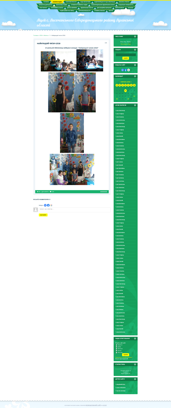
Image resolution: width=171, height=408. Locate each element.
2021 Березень (120, 297)
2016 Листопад (120, 155)
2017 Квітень (119, 171)
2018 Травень (120, 210)
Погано (119, 350)
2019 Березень (120, 232)
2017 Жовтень (120, 187)
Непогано (120, 348)
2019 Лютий (119, 229)
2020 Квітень (120, 268)
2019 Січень (119, 226)
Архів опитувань (127, 357)
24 (134, 96)
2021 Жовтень (120, 316)
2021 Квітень (119, 300)
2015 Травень (120, 117)
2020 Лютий (119, 261)
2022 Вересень (120, 332)
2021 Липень (119, 309)
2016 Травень (120, 146)
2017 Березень (120, 168)
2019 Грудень (120, 255)
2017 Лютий (119, 165)
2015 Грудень (120, 130)
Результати (118, 357)
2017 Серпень (120, 181)
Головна (35, 35)
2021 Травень (120, 303)
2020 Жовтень (120, 280)
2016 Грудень (120, 158)
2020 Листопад (120, 284)
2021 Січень (119, 290)
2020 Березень (120, 264)
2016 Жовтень (120, 152)
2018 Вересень (120, 213)
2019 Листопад (120, 252)
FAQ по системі (120, 391)
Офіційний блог (120, 384)
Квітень (46, 35)
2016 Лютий (119, 136)
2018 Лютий (119, 200)
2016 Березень (120, 139)
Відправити (43, 215)
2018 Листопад (120, 219)
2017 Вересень (120, 184)
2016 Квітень (119, 142)
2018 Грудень (120, 223)
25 (117, 99)
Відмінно (120, 344)
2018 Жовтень (120, 216)
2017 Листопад (120, 191)
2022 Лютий (119, 329)
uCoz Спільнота (121, 387)
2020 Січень (119, 258)
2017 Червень (120, 178)
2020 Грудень (120, 287)
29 (128, 99)
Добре (119, 346)
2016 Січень (119, 133)
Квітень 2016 (125, 82)
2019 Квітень (119, 236)
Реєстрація (124, 44)
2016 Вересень (120, 149)
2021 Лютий (119, 293)
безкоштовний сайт (93, 405)
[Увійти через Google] (51, 205)
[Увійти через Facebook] (48, 205)
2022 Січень (119, 325)
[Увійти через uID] (45, 205)
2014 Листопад (120, 110)
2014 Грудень (120, 114)
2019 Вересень (120, 245)
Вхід (129, 44)
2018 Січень (119, 197)
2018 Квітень (119, 207)
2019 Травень (120, 239)
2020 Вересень (120, 277)
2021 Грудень (120, 322)
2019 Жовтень (120, 248)
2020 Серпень (120, 274)
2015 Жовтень (120, 123)
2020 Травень (120, 271)
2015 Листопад (120, 126)
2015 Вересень (120, 120)
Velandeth (46, 191)
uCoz (105, 405)
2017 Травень (120, 175)
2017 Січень (119, 162)
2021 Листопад (120, 319)
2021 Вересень (120, 313)
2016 (41, 35)
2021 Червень (120, 306)
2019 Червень (120, 242)
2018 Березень (120, 203)
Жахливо (120, 352)
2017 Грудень (120, 194)
